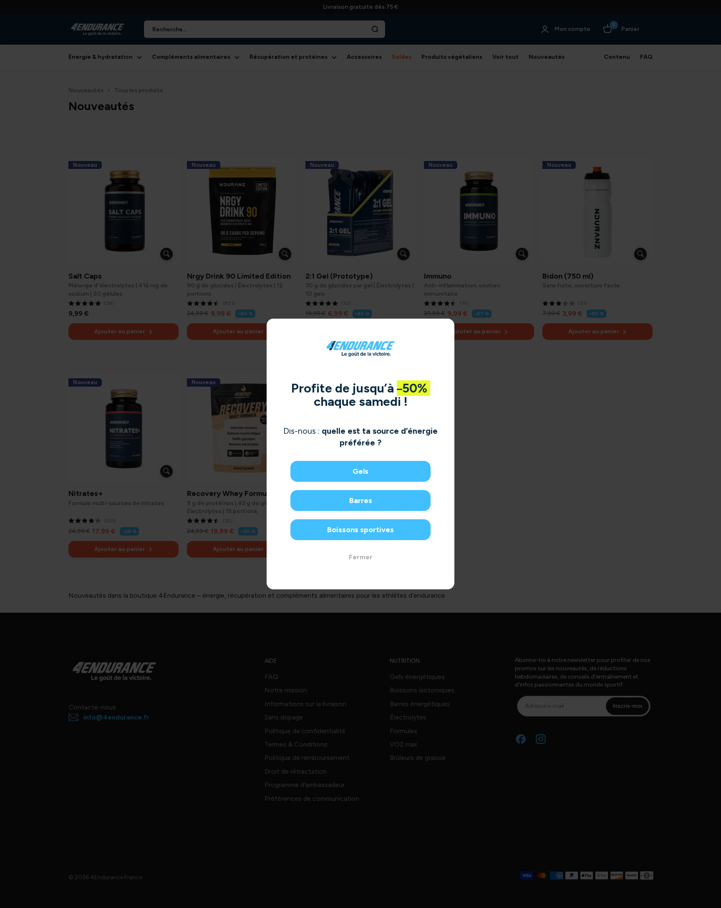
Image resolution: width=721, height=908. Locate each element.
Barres (360, 500)
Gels (360, 471)
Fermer (361, 557)
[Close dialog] (445, 328)
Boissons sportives (360, 529)
